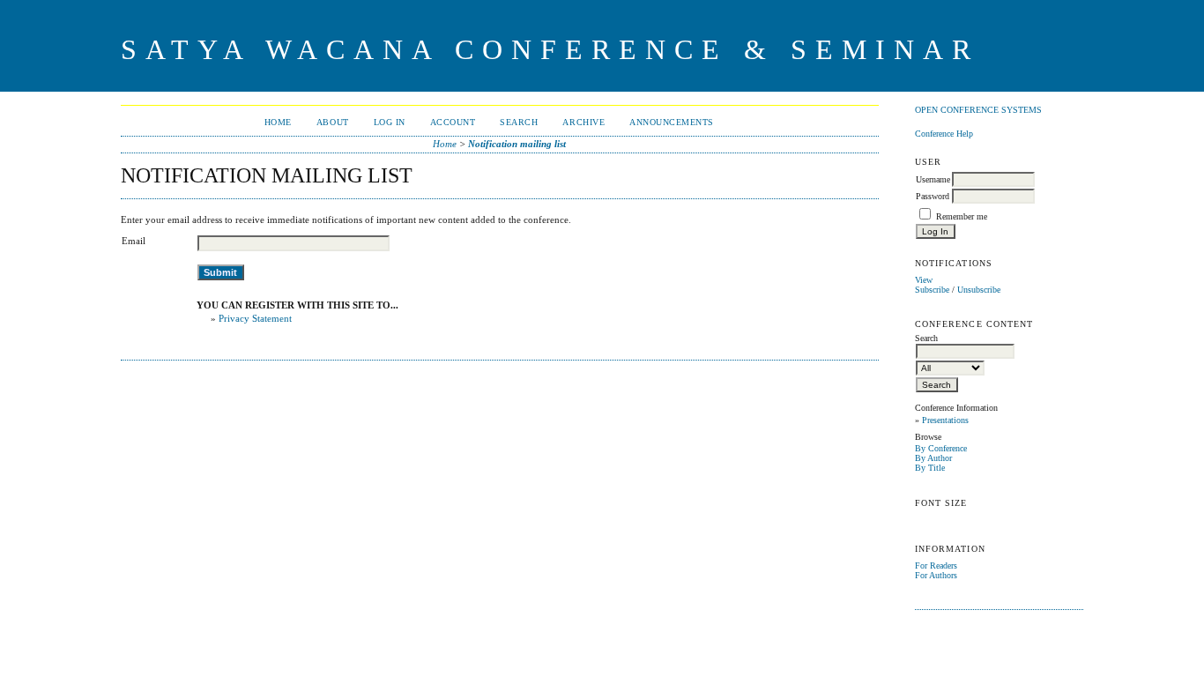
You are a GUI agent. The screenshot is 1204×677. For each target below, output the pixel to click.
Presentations (945, 420)
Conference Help (944, 133)
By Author (933, 458)
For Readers (936, 565)
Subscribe (932, 289)
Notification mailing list (517, 143)
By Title (930, 467)
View (924, 280)
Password (932, 196)
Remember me (961, 216)
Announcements (671, 122)
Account (453, 122)
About (332, 122)
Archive (583, 122)
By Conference (941, 448)
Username (933, 179)
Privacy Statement (255, 318)
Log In (389, 122)
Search (519, 122)
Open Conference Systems (978, 110)
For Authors (936, 575)
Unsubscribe (978, 289)
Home (278, 122)
